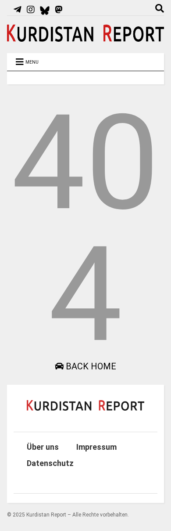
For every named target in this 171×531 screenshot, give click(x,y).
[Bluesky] (45, 9)
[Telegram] (17, 9)
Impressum (96, 447)
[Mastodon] (59, 9)
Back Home (90, 366)
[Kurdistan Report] (85, 37)
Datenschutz (50, 463)
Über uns (43, 447)
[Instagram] (31, 9)
